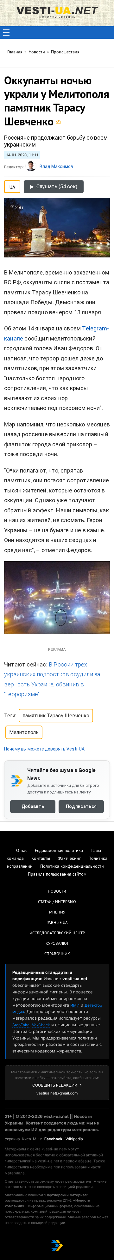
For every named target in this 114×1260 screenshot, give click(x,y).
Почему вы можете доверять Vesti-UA (44, 748)
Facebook (53, 1138)
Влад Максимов (56, 166)
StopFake (20, 1024)
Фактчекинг (69, 858)
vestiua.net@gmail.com (57, 1093)
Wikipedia (74, 1138)
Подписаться (81, 806)
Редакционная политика (59, 850)
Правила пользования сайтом (57, 874)
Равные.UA (57, 922)
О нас (21, 850)
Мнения (57, 912)
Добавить (33, 806)
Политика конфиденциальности (72, 866)
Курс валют (57, 943)
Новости (57, 891)
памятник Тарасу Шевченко (55, 716)
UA (12, 186)
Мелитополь (24, 732)
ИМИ (74, 1005)
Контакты (40, 858)
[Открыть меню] (6, 32)
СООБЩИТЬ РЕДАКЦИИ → (57, 1085)
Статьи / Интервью (57, 902)
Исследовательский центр (57, 933)
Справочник (57, 954)
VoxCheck (41, 1024)
